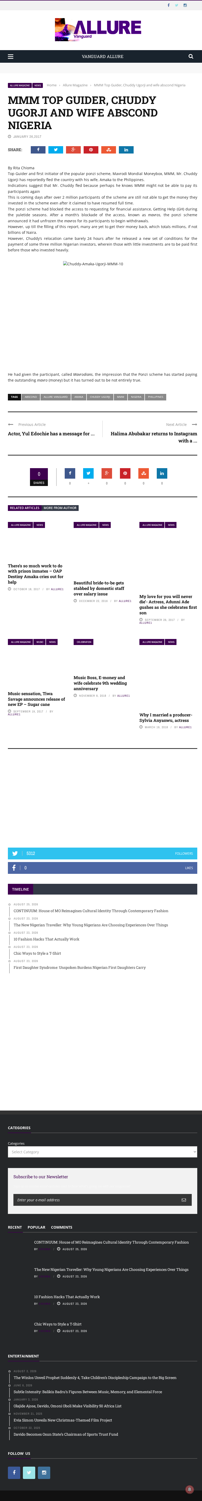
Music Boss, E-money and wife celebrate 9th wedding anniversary (100, 683)
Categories (16, 1143)
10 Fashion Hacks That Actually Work (67, 1296)
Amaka (78, 397)
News (37, 85)
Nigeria (136, 397)
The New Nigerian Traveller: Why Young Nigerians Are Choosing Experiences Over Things (82, 70)
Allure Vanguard (56, 397)
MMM (120, 397)
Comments (61, 1227)
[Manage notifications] (189, 1489)
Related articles (24, 508)
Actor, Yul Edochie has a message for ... (51, 433)
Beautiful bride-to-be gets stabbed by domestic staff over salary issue (99, 588)
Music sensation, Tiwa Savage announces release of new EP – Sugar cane (36, 699)
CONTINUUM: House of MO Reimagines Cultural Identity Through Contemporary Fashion (80, 65)
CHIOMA (45, 1249)
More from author (60, 508)
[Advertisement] (102, 800)
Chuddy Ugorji (100, 397)
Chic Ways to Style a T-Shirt (58, 1324)
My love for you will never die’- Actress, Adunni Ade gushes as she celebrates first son (168, 604)
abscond (31, 397)
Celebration (84, 642)
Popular (36, 1227)
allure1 (57, 589)
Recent (15, 1227)
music (40, 642)
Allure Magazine (20, 85)
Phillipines (155, 397)
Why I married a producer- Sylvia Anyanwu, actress (165, 717)
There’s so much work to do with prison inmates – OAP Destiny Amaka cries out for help (35, 574)
